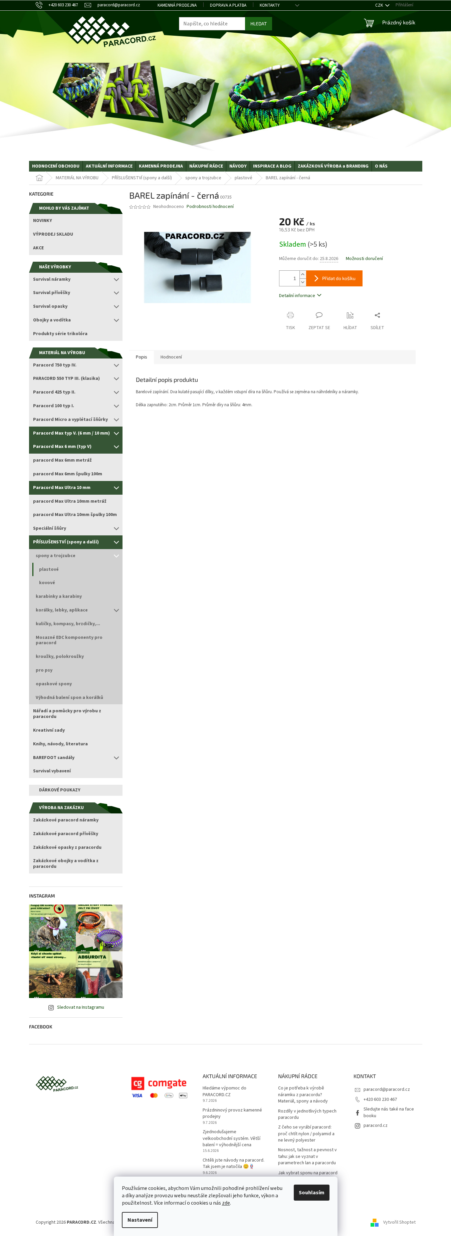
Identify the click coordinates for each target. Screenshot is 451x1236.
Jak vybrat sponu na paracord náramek (307, 1176)
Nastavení (140, 1220)
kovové (47, 582)
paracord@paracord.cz (387, 1089)
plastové (49, 569)
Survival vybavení (52, 771)
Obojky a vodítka (52, 320)
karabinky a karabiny (59, 596)
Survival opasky (50, 306)
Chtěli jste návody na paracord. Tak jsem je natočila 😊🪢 (233, 1163)
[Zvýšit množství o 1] (302, 274)
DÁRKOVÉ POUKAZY (59, 790)
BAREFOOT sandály (53, 757)
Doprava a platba (228, 5)
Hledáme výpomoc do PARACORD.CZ (224, 1091)
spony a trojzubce (55, 555)
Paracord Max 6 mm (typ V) (62, 446)
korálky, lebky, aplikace (62, 610)
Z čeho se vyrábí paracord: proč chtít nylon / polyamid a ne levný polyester (306, 1134)
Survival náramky (51, 279)
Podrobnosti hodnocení (210, 207)
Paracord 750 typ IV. (54, 365)
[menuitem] (55, 166)
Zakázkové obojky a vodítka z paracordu (65, 863)
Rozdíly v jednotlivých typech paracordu (307, 1114)
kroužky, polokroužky (60, 656)
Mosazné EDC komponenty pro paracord (69, 640)
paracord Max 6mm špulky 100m (67, 474)
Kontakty (270, 5)
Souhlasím (311, 1192)
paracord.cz (376, 1125)
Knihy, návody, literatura (60, 744)
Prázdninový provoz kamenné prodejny (232, 1113)
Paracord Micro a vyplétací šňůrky (70, 419)
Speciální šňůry (49, 528)
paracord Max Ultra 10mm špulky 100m (75, 514)
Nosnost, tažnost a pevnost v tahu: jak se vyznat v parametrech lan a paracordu (307, 1156)
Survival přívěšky (51, 292)
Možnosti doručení (364, 259)
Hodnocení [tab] (171, 357)
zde (226, 1203)
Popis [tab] (141, 357)
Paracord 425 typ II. (54, 392)
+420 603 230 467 (380, 1099)
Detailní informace (297, 295)
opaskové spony (54, 684)
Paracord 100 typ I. (53, 406)
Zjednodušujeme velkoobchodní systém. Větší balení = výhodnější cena (231, 1138)
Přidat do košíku (339, 278)
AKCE (38, 248)
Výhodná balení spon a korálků (69, 697)
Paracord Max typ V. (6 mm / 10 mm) (71, 433)
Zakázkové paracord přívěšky (65, 833)
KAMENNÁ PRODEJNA (177, 5)
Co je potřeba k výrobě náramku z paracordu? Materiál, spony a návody (303, 1094)
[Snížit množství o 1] (302, 282)
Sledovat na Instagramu (80, 1007)
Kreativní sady (49, 730)
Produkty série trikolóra (60, 333)
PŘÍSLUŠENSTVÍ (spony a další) (66, 542)
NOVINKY (42, 220)
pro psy (44, 670)
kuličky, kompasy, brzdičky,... (68, 624)
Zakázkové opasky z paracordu (67, 847)
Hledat (258, 23)
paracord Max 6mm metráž (62, 460)
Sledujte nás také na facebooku (389, 1112)
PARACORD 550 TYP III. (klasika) (66, 378)
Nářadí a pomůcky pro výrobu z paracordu (67, 714)
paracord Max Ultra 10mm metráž (69, 501)
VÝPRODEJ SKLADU (53, 234)
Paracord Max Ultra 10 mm (61, 487)
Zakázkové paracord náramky (65, 820)
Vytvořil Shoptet (399, 1222)
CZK (379, 5)
